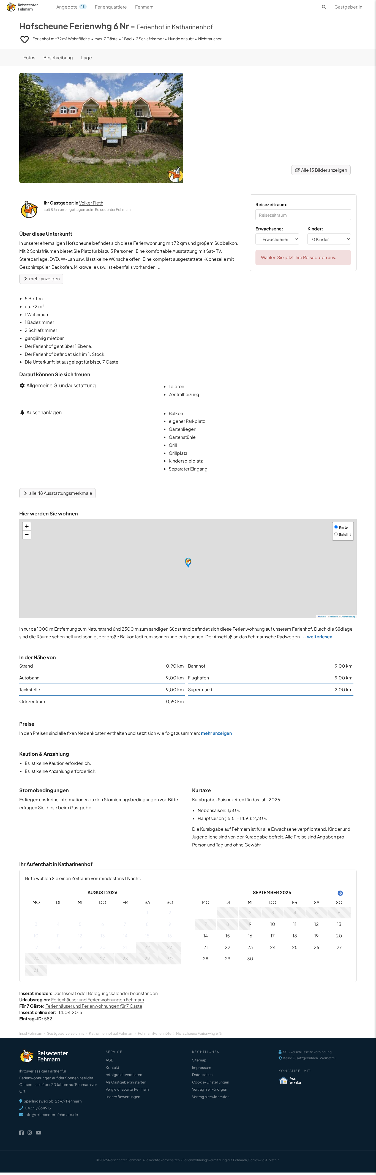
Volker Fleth (91, 203)
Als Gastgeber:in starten (126, 1082)
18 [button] (58, 947)
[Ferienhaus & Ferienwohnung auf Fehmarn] (28, 6)
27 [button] (102, 958)
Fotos (29, 57)
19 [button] (80, 947)
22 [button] (147, 947)
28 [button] (125, 958)
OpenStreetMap (348, 616)
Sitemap (199, 1060)
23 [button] (170, 947)
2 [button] (169, 912)
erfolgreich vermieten (124, 1074)
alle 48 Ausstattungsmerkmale (60, 493)
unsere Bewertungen (123, 1097)
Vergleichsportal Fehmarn (127, 1089)
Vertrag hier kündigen (209, 1089)
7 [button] (125, 924)
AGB (109, 1060)
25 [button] (58, 958)
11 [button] (58, 936)
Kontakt (112, 1067)
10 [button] (36, 936)
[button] (188, 563)
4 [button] (58, 924)
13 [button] (102, 936)
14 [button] (125, 936)
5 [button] (80, 924)
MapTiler (334, 616)
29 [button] (147, 958)
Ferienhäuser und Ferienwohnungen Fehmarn (97, 999)
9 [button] (169, 924)
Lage (86, 57)
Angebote (70, 7)
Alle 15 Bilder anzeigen (323, 170)
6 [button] (102, 924)
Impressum (201, 1067)
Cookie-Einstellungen (210, 1082)
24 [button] (36, 958)
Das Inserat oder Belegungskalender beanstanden (105, 993)
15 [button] (147, 936)
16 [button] (170, 936)
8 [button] (147, 924)
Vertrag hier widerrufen (210, 1097)
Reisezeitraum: (271, 204)
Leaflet (323, 616)
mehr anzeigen (44, 278)
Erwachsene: (269, 229)
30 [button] (170, 958)
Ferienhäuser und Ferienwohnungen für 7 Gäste (93, 1006)
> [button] (339, 892)
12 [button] (80, 936)
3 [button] (36, 924)
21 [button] (125, 947)
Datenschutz (202, 1074)
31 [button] (36, 970)
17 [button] (36, 947)
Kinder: (315, 229)
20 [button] (103, 947)
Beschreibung (58, 57)
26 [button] (80, 958)
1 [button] (147, 912)
